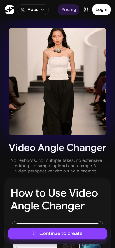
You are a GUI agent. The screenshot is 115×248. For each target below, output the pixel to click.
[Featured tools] (86, 9)
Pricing (68, 9)
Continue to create (60, 233)
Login (101, 9)
